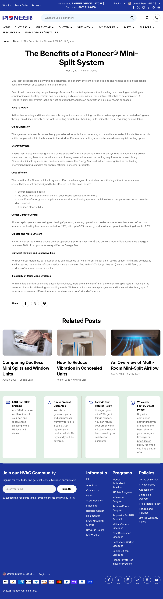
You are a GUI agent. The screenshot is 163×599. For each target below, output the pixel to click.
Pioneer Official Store (24, 590)
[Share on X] (35, 303)
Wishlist (7, 5)
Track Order (21, 5)
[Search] (132, 18)
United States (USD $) (144, 3)
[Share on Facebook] (25, 303)
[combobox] (89, 18)
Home (6, 41)
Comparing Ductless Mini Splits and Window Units (26, 368)
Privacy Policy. (67, 497)
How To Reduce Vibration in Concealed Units (79, 368)
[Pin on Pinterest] (44, 303)
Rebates (36, 5)
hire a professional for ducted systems (71, 92)
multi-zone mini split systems (95, 287)
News (16, 41)
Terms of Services (45, 497)
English (118, 3)
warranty (59, 421)
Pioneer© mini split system (26, 99)
